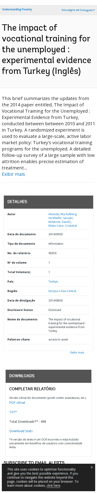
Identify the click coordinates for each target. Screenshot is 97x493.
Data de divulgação (21, 300)
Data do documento (21, 234)
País (10, 281)
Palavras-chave (18, 339)
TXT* (13, 412)
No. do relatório (18, 253)
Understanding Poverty (17, 9)
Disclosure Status (20, 310)
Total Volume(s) (18, 272)
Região (12, 291)
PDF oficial (17, 402)
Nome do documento (22, 319)
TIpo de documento (21, 244)
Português (86, 10)
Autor (11, 214)
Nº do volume (17, 263)
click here (53, 485)
